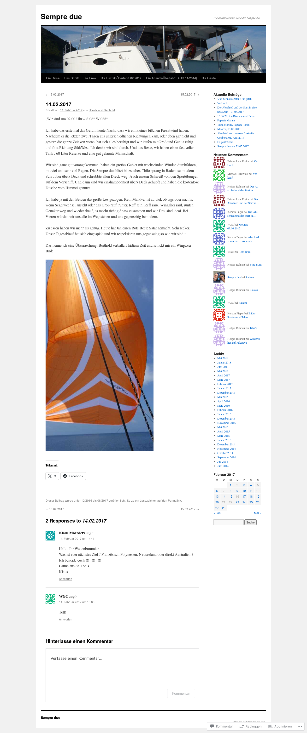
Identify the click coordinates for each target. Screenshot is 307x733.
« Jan (217, 513)
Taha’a (253, 328)
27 (217, 508)
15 (230, 496)
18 (251, 496)
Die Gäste (209, 78)
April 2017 (223, 375)
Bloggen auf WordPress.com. (249, 722)
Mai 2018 (222, 358)
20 (217, 502)
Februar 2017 (225, 384)
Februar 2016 (225, 410)
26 (258, 502)
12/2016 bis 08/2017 (94, 500)
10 (244, 491)
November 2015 (226, 423)
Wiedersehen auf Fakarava (244, 341)
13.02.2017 (55, 94)
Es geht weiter (225, 142)
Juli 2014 (222, 461)
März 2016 (223, 405)
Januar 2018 (224, 362)
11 (251, 491)
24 (244, 502)
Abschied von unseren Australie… (243, 239)
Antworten (65, 579)
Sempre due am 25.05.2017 (233, 146)
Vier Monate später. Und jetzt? (234, 99)
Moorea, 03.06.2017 (229, 129)
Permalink (174, 500)
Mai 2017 (222, 371)
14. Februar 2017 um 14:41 (76, 538)
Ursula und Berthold (102, 110)
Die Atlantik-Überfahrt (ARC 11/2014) (171, 78)
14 (223, 496)
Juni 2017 (223, 367)
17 (244, 496)
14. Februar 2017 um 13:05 (76, 602)
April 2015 (223, 431)
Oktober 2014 (225, 453)
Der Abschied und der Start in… (243, 188)
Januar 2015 (224, 440)
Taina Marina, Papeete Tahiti (233, 124)
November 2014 (226, 448)
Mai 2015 (222, 427)
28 (223, 508)
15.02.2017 (190, 94)
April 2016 (223, 401)
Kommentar (181, 693)
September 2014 (226, 457)
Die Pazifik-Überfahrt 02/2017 (121, 78)
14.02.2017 (58, 104)
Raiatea (250, 277)
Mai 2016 (222, 397)
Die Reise (52, 78)
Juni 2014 (223, 466)
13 (217, 496)
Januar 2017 (224, 388)
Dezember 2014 (226, 444)
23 (237, 502)
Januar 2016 (224, 414)
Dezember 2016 (226, 392)
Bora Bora (244, 252)
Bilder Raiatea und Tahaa (241, 315)
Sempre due (61, 16)
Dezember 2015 (226, 418)
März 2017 (223, 379)
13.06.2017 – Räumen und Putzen (236, 116)
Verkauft (222, 103)
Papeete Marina (226, 120)
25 (251, 502)
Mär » (257, 513)
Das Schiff (71, 78)
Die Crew (89, 78)
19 (258, 496)
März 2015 (223, 436)
